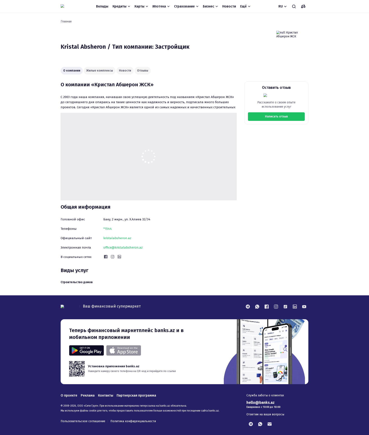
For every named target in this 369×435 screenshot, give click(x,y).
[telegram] (247, 306)
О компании (71, 70)
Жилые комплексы (99, 70)
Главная (66, 21)
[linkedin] (294, 306)
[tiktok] (285, 306)
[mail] (269, 424)
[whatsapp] (257, 306)
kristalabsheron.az (117, 238)
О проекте (69, 395)
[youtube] (304, 306)
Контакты (105, 395)
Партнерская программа (136, 395)
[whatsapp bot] (260, 424)
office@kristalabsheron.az (123, 247)
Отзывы (142, 70)
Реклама (88, 395)
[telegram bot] (250, 424)
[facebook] (266, 306)
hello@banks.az (260, 402)
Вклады (102, 6)
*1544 (107, 229)
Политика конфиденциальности (133, 421)
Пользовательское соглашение (83, 421)
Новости (229, 6)
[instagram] (276, 306)
